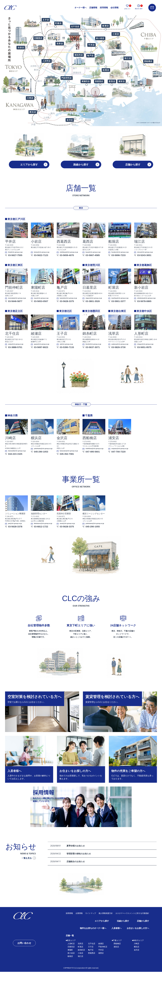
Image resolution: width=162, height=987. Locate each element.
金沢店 (136, 950)
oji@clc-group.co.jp (66, 344)
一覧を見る (27, 858)
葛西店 (101, 953)
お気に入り (127, 7)
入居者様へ (117, 928)
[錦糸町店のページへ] (78, 55)
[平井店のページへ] (91, 45)
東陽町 (70, 950)
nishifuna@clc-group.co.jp (94, 448)
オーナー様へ (81, 7)
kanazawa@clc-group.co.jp (69, 451)
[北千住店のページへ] (74, 26)
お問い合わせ (24, 943)
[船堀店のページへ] (105, 70)
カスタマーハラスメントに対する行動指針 (132, 913)
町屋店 (80, 947)
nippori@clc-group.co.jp (94, 298)
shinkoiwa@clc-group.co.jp (146, 298)
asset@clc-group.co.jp (67, 523)
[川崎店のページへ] (29, 98)
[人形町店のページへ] (46, 61)
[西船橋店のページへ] (148, 61)
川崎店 (136, 944)
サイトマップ (90, 913)
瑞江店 (80, 956)
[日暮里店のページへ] (38, 38)
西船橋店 (117, 944)
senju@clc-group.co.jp (15, 344)
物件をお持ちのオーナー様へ (93, 928)
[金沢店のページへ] (69, 120)
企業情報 (79, 913)
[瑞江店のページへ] (127, 58)
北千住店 (91, 944)
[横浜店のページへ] (32, 112)
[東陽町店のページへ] (85, 81)
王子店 (90, 947)
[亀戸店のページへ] (90, 55)
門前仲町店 (102, 947)
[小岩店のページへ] (115, 34)
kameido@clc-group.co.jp (68, 298)
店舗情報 (93, 7)
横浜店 (136, 947)
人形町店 (71, 944)
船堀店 (70, 956)
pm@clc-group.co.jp (15, 523)
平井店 (101, 950)
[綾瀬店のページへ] (105, 26)
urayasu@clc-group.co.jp (119, 448)
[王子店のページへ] (45, 20)
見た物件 (139, 7)
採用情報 (104, 7)
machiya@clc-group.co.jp (119, 298)
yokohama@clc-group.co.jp (43, 448)
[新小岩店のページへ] (99, 38)
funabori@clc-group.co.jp (120, 252)
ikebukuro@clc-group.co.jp (43, 523)
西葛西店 (91, 953)
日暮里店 (71, 947)
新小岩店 (71, 953)
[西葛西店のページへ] (98, 81)
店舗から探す (143, 921)
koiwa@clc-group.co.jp (41, 252)
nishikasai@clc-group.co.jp (69, 252)
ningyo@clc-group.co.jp (145, 344)
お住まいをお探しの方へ (138, 928)
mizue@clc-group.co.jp (145, 252)
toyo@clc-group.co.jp (41, 298)
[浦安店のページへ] (121, 81)
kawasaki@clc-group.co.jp (17, 451)
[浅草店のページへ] (59, 43)
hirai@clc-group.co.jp (15, 252)
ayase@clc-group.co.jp (41, 344)
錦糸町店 (81, 950)
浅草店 (80, 944)
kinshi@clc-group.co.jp (93, 344)
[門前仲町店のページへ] (66, 78)
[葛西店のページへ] (111, 81)
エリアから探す (102, 921)
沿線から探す (123, 921)
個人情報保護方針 (106, 913)
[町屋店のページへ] (58, 23)
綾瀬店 (101, 944)
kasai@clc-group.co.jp (93, 252)
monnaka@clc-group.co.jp (17, 298)
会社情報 (114, 7)
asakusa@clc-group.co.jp (119, 344)
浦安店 (116, 947)
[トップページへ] (29, 915)
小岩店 (80, 953)
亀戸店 (90, 950)
